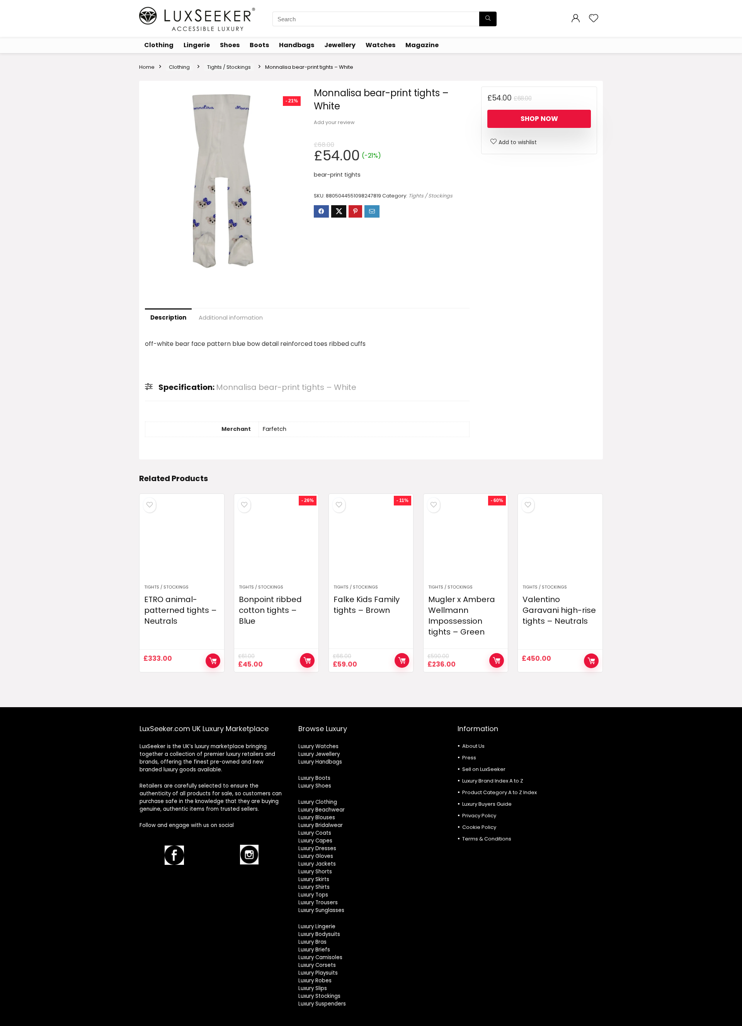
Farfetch (274, 429)
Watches (380, 45)
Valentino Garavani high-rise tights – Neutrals (559, 610)
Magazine (422, 45)
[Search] (488, 19)
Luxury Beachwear (321, 809)
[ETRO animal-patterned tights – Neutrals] (181, 543)
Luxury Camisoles (320, 957)
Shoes (230, 45)
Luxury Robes (315, 980)
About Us (473, 746)
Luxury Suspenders (322, 1003)
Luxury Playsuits (318, 973)
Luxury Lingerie (316, 926)
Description (168, 317)
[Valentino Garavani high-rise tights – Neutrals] (559, 543)
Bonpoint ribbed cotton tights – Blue (270, 610)
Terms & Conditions (486, 838)
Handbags (296, 45)
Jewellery (340, 45)
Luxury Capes (315, 840)
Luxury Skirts (313, 879)
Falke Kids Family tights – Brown (367, 605)
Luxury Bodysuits (319, 934)
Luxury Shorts (315, 871)
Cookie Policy (479, 827)
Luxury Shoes (314, 785)
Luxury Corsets (317, 965)
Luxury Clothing (317, 802)
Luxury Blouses (316, 817)
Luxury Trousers (318, 902)
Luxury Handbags (320, 762)
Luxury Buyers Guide (487, 804)
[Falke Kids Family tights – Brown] (371, 543)
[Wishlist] (593, 18)
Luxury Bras (312, 942)
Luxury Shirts (314, 887)
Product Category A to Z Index (499, 792)
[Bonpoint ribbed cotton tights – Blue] (276, 543)
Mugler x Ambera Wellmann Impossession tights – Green (461, 615)
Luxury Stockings (319, 996)
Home (147, 67)
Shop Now (539, 118)
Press (469, 757)
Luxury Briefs (314, 949)
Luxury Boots (314, 778)
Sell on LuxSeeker (483, 769)
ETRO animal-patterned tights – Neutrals (180, 610)
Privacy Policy (479, 815)
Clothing (159, 45)
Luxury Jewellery (319, 754)
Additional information (231, 317)
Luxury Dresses (317, 848)
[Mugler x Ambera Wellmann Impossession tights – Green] (465, 543)
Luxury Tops (313, 894)
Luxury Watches (318, 746)
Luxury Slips (312, 988)
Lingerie (197, 45)
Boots (259, 45)
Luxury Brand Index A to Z (492, 780)
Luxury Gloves (315, 856)
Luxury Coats (314, 833)
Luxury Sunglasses (321, 910)
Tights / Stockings (229, 67)
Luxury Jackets (317, 864)
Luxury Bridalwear (320, 825)
